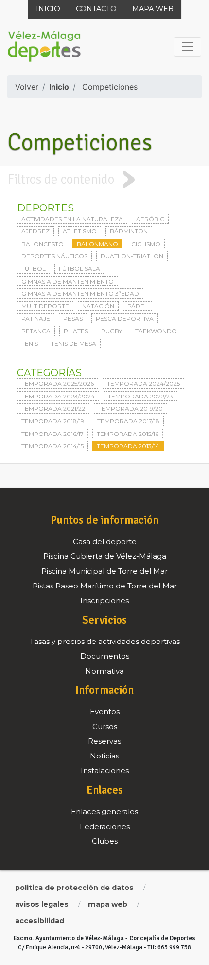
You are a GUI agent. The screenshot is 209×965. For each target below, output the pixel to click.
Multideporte (45, 306)
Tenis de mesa (73, 343)
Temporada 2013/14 (128, 446)
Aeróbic (150, 219)
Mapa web (153, 8)
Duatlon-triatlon (132, 256)
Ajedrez (35, 231)
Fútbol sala (79, 268)
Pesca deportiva (125, 318)
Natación (98, 306)
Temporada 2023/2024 (58, 396)
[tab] (104, 179)
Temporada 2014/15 (52, 446)
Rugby (111, 331)
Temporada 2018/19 (52, 421)
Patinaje (35, 318)
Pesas (73, 318)
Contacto (96, 8)
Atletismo (80, 231)
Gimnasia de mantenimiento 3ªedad (80, 293)
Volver (26, 87)
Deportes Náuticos (54, 256)
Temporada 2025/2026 (57, 383)
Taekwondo (156, 331)
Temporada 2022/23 (140, 396)
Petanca (36, 331)
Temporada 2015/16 (127, 433)
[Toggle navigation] (187, 47)
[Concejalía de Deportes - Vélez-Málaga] (44, 46)
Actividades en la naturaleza (72, 219)
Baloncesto (42, 243)
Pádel (137, 306)
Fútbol (33, 268)
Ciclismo (145, 243)
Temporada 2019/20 (130, 408)
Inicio (48, 8)
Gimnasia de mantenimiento (67, 281)
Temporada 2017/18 (128, 421)
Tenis (29, 343)
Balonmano (97, 243)
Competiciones (110, 87)
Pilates (76, 331)
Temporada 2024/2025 (143, 383)
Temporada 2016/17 (52, 433)
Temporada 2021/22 (53, 408)
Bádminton (129, 231)
